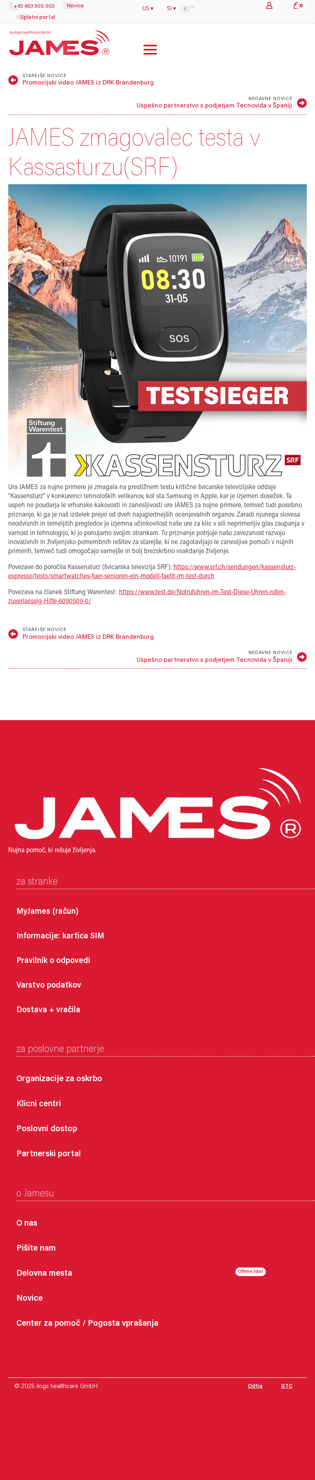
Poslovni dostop (46, 1129)
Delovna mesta (44, 1274)
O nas (26, 1223)
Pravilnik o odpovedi (53, 961)
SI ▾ (171, 9)
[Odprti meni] (144, 49)
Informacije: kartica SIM (60, 936)
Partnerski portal (48, 1154)
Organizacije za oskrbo (59, 1079)
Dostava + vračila (48, 1010)
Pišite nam (36, 1248)
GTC (286, 1386)
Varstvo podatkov (48, 985)
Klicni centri (38, 1104)
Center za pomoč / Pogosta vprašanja (87, 1324)
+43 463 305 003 (34, 6)
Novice (29, 1299)
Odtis (255, 1386)
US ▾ (147, 9)
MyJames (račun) (47, 912)
